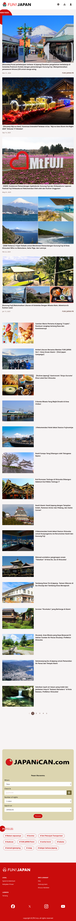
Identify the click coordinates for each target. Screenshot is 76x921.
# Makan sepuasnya (13, 836)
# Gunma (30, 836)
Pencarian (38, 816)
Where (6, 780)
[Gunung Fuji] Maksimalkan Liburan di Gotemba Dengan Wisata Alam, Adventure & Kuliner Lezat (35, 306)
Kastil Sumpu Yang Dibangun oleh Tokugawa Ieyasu (53, 454)
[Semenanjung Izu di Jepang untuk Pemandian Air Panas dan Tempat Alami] (18, 670)
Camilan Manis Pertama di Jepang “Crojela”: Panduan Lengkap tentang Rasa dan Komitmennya (52, 326)
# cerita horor (45, 842)
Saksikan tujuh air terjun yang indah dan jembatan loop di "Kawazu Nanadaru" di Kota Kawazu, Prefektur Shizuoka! (53, 689)
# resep (29, 848)
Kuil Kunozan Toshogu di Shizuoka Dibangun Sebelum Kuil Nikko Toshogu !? (53, 480)
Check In (7, 789)
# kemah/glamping (12, 848)
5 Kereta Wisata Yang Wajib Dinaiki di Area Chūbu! (52, 402)
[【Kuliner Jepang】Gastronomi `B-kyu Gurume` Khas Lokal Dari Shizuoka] (18, 385)
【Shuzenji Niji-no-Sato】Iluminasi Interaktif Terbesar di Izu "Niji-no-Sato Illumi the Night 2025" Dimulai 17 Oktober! (37, 127)
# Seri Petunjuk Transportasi (51, 836)
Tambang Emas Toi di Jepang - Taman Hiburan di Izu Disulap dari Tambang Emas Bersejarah (54, 584)
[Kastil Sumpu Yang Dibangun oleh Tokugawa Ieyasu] (18, 463)
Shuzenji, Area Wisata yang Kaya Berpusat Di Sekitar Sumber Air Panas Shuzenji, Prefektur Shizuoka (53, 637)
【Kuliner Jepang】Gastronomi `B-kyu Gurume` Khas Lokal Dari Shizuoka (54, 377)
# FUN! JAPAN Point (26, 842)
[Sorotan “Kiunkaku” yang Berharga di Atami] (18, 619)
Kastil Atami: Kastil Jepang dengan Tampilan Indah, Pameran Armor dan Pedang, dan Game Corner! (53, 507)
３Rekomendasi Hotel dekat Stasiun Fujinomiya (54, 427)
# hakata (60, 842)
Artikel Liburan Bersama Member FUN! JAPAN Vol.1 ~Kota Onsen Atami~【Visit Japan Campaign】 (53, 352)
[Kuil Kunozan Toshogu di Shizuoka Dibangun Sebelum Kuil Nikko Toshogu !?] (18, 489)
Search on (8, 806)
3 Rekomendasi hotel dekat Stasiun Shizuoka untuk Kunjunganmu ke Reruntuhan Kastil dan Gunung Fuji (54, 533)
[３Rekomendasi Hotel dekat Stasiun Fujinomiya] (18, 437)
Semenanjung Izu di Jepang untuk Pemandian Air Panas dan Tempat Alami (53, 662)
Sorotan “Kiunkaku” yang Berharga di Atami (53, 609)
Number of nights (11, 797)
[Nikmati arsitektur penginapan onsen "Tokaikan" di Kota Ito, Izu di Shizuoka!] (18, 567)
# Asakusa (9, 842)
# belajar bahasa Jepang (47, 848)
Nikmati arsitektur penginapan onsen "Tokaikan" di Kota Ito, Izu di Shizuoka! (50, 558)
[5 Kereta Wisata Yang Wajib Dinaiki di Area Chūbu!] (18, 411)
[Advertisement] (38, 730)
